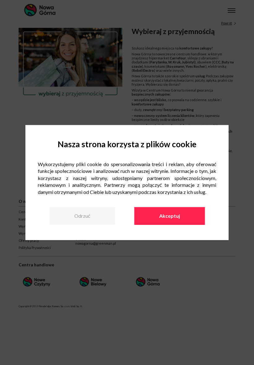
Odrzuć (82, 216)
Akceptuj (169, 216)
